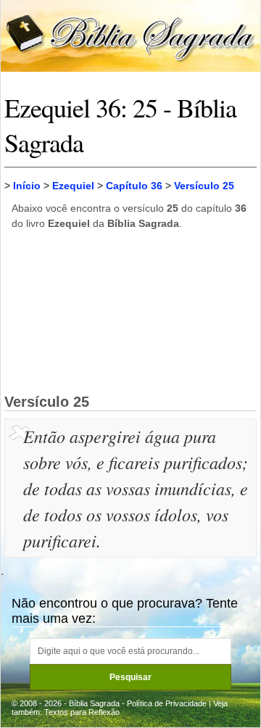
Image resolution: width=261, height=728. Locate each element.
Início (27, 185)
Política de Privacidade (167, 703)
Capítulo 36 (134, 185)
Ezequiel (73, 185)
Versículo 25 (204, 185)
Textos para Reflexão (82, 712)
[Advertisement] (130, 311)
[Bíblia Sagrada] (130, 35)
